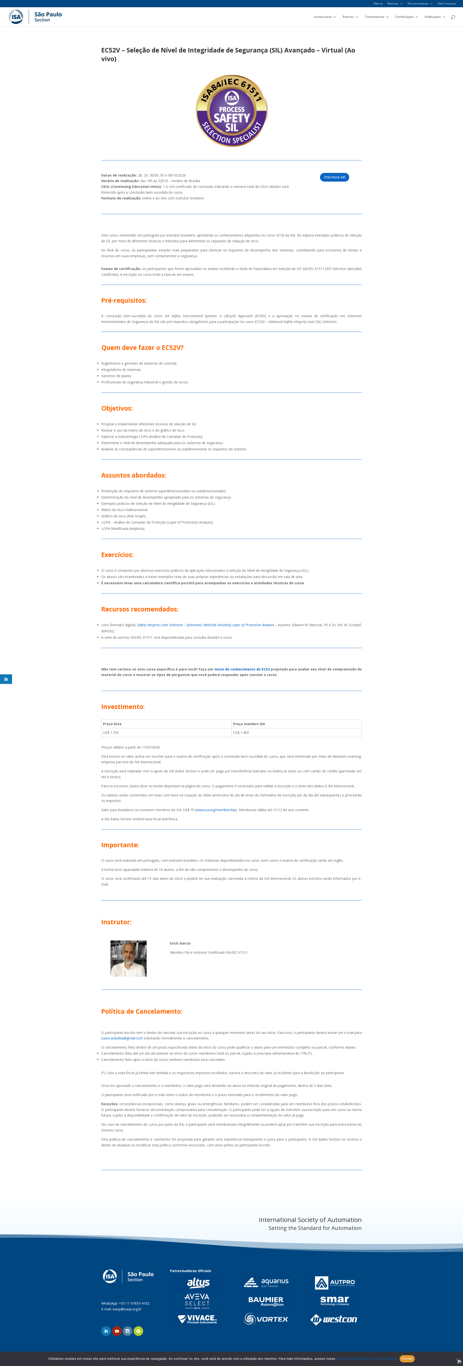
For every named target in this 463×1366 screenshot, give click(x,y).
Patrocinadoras (418, 4)
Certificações (404, 17)
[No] (457, 1358)
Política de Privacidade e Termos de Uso (366, 1358)
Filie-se (378, 4)
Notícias (392, 4)
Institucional (323, 17)
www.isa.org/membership (216, 810)
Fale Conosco (447, 4)
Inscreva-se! (334, 177)
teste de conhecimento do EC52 (242, 669)
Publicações (433, 17)
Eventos (348, 17)
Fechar (407, 1358)
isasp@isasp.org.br (127, 1309)
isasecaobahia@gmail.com (122, 1038)
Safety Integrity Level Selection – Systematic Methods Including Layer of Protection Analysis (205, 625)
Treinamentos (374, 17)
